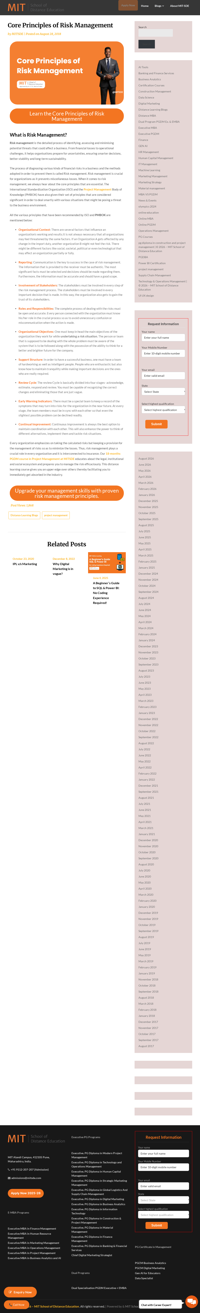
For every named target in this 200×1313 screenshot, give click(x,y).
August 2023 (146, 670)
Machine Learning (149, 170)
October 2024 (146, 585)
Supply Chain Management (154, 275)
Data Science (146, 97)
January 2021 (146, 834)
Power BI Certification (152, 263)
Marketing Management (152, 176)
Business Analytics (149, 79)
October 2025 (146, 513)
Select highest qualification (158, 403)
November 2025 (148, 507)
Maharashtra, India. (19, 1161)
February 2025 (147, 561)
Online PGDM (147, 224)
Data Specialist (144, 1278)
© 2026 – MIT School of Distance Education (50, 1306)
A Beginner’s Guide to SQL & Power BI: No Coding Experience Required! (106, 593)
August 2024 (146, 597)
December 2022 (148, 719)
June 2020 (144, 876)
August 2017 (146, 1046)
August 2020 (146, 864)
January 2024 (146, 640)
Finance (143, 139)
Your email (148, 369)
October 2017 (146, 1034)
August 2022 (146, 743)
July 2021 (144, 803)
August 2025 (146, 525)
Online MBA (146, 218)
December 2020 (148, 840)
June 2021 (144, 809)
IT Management (147, 164)
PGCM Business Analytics (150, 1263)
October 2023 (146, 658)
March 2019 (145, 961)
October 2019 (146, 925)
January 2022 (146, 779)
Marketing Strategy (150, 182)
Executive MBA (147, 127)
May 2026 (144, 470)
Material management (151, 188)
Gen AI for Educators (147, 1273)
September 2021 (148, 791)
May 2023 (144, 688)
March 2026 (145, 482)
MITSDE (17, 34)
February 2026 (147, 488)
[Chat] (191, 1301)
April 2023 (145, 694)
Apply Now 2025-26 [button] (26, 1193)
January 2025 (146, 567)
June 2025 (144, 537)
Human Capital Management (155, 158)
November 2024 (148, 579)
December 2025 (148, 501)
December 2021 (148, 785)
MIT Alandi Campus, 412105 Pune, (29, 1157)
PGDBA (143, 257)
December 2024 (148, 573)
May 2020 (144, 882)
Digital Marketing (149, 103)
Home (144, 5)
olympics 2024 (147, 206)
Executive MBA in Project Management (31, 1253)
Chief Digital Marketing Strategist (91, 1255)
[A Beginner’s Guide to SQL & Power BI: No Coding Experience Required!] (107, 561)
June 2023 (144, 682)
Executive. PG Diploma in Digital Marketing (97, 1199)
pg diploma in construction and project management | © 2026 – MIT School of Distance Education (162, 247)
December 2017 (148, 1021)
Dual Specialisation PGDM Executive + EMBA (99, 1288)
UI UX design (146, 295)
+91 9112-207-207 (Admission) (30, 1169)
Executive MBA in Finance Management (32, 1228)
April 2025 (145, 549)
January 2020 (146, 906)
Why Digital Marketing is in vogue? (63, 568)
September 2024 (148, 591)
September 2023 (148, 664)
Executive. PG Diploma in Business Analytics (98, 1204)
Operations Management (153, 230)
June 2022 (144, 755)
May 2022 (144, 761)
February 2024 (147, 634)
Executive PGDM (148, 133)
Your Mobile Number (154, 347)
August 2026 (146, 458)
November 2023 (148, 652)
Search (142, 27)
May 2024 (144, 616)
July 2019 (144, 943)
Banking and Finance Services (156, 73)
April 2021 (145, 822)
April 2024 (145, 622)
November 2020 (148, 846)
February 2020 (147, 900)
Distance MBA (147, 115)
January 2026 (146, 494)
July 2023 (144, 676)
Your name (148, 331)
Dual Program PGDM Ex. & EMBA (159, 121)
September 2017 (148, 1040)
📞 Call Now (16, 1304)
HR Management (148, 152)
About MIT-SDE (179, 5)
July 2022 (144, 749)
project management (56, 515)
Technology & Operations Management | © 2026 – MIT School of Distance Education (162, 285)
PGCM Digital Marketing (150, 1268)
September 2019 (148, 931)
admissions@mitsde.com (26, 1178)
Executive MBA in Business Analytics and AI (34, 1258)
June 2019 (144, 949)
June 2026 (144, 464)
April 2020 (145, 888)
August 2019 (146, 937)
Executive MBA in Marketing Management (33, 1242)
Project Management (98, 189)
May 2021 (144, 815)
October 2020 (146, 852)
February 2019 (147, 967)
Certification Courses (151, 85)
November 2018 (148, 979)
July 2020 (144, 870)
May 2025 (144, 543)
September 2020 (148, 858)
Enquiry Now (23, 1292)
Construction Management (154, 91)
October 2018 (146, 985)
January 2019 (146, 973)
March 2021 (145, 828)
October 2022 (146, 731)
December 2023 (148, 646)
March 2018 (145, 1003)
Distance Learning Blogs (24, 515)
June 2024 (144, 610)
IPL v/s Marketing (25, 564)
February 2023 (147, 706)
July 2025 (144, 531)
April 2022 (145, 767)
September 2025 (148, 519)
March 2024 (145, 628)
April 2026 (145, 476)
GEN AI (142, 146)
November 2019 (148, 918)
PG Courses (145, 236)
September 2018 (148, 991)
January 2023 (146, 713)
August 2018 (146, 997)
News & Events (147, 200)
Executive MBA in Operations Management (34, 1247)
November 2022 (148, 725)
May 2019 (144, 955)
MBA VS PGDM (148, 194)
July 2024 (144, 604)
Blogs (158, 5)
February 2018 (147, 1009)
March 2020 (145, 894)
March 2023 (145, 700)
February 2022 (147, 773)
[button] (67, 116)
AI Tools (143, 67)
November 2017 (148, 1027)
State (145, 385)
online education (148, 212)
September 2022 (148, 737)
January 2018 (146, 1015)
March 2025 (145, 555)
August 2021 (146, 797)
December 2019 (148, 912)
